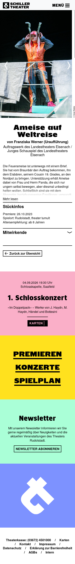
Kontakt (25, 544)
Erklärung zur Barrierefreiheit (51, 548)
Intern (50, 552)
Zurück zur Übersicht (24, 253)
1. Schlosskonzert (37, 298)
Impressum (47, 544)
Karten (36, 323)
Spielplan (37, 381)
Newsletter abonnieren (37, 449)
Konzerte (37, 367)
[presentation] (6, 65)
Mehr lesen (10, 199)
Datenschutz (12, 548)
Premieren (37, 354)
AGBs (33, 552)
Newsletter (37, 418)
